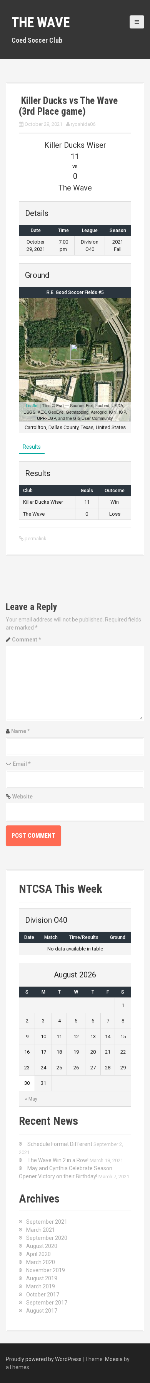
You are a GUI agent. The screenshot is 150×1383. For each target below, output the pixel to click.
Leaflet (32, 405)
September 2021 (46, 1222)
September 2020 (46, 1238)
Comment (26, 639)
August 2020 (41, 1246)
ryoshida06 (83, 124)
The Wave (41, 23)
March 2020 (40, 1262)
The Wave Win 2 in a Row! (57, 1160)
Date (29, 937)
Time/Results (83, 937)
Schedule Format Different (59, 1144)
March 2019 (40, 1286)
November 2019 (45, 1270)
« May (31, 1099)
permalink (35, 538)
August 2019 (41, 1278)
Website (22, 796)
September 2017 (46, 1302)
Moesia (114, 1359)
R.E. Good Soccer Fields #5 (75, 292)
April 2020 (38, 1254)
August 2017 (41, 1311)
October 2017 (42, 1294)
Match (51, 937)
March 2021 (40, 1230)
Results (32, 447)
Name (20, 731)
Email (22, 764)
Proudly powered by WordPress (44, 1359)
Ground (117, 937)
